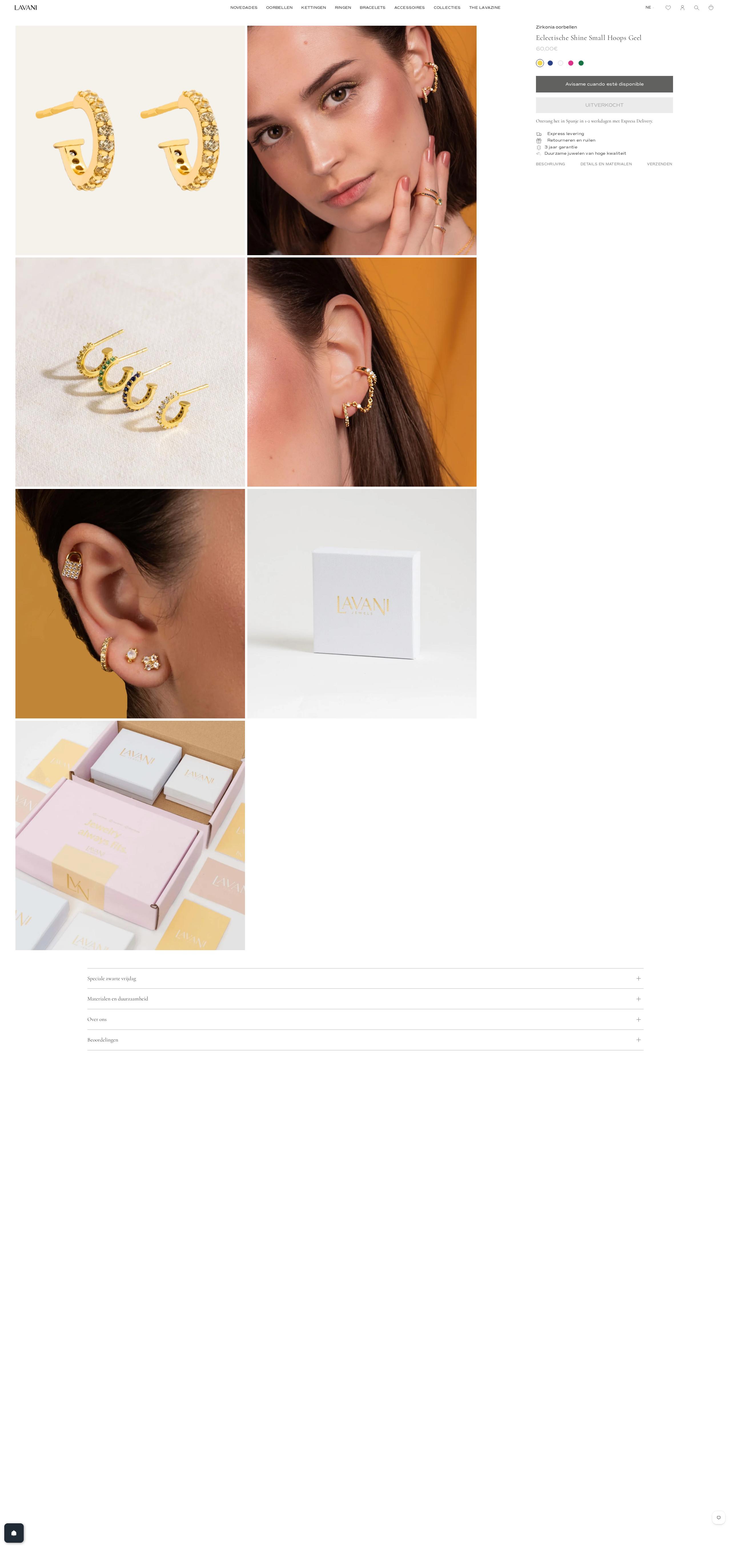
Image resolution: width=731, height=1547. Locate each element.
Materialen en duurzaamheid (117, 998)
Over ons (97, 1019)
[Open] (14, 1533)
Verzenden (659, 164)
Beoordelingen (102, 1039)
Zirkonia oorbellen (556, 27)
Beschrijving (550, 164)
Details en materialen (606, 164)
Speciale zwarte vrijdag (111, 978)
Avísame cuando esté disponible (604, 84)
